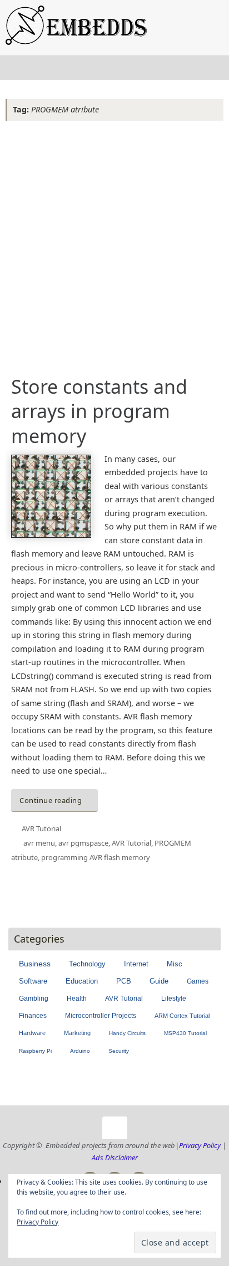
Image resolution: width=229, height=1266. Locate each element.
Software (33, 981)
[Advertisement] (114, 245)
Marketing (77, 1033)
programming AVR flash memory (95, 857)
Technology (87, 964)
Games (197, 981)
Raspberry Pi (35, 1051)
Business (35, 963)
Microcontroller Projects (100, 1015)
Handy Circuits (127, 1033)
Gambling (33, 998)
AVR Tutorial (41, 828)
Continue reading (50, 800)
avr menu (39, 843)
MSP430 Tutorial (185, 1033)
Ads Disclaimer (115, 1157)
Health (77, 998)
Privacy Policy (200, 1145)
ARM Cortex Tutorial (182, 1015)
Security (118, 1051)
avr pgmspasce (83, 843)
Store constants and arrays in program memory (99, 411)
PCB (123, 981)
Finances (33, 1016)
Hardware (32, 1033)
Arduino (80, 1051)
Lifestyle (173, 998)
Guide (159, 981)
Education (82, 981)
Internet (136, 964)
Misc (174, 964)
